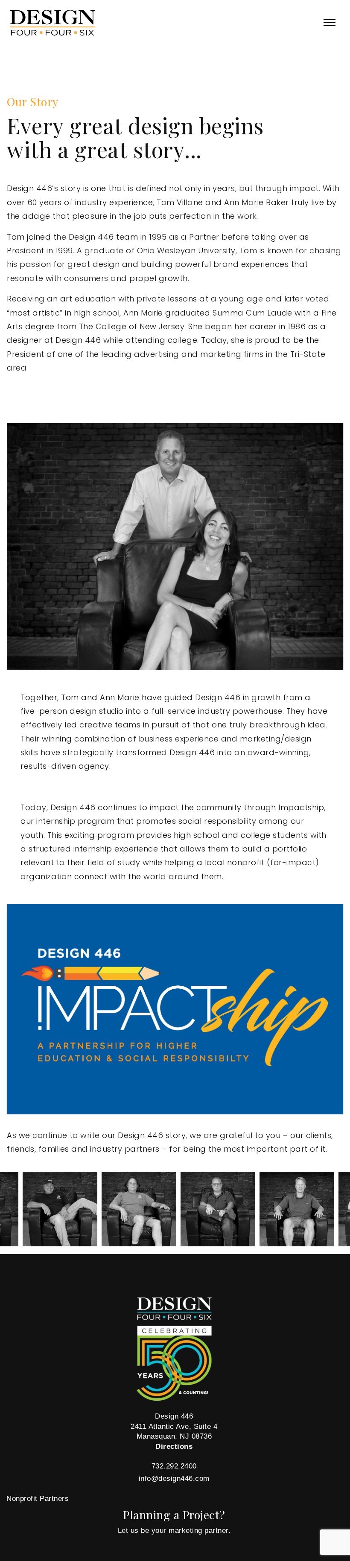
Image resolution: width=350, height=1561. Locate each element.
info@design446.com (174, 1478)
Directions (173, 1446)
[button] (329, 22)
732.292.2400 (174, 1466)
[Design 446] (65, 23)
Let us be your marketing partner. (174, 1530)
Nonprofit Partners (37, 1498)
